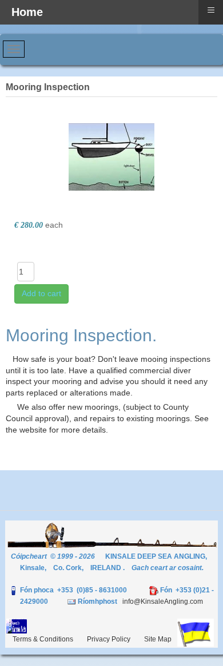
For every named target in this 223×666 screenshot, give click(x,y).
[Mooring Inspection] (111, 155)
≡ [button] (211, 10)
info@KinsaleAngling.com (162, 602)
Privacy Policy (108, 639)
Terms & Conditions (43, 639)
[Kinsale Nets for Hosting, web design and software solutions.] (16, 625)
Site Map (158, 639)
